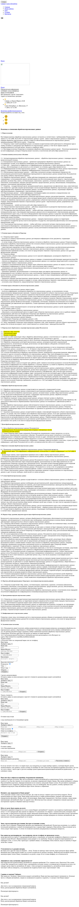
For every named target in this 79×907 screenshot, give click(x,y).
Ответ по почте (6, 729)
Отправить (5, 671)
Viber (3, 666)
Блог (6, 10)
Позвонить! (5, 664)
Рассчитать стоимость (62, 760)
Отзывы (7, 12)
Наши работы (9, 9)
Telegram (4, 670)
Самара (4, 2)
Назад (3, 61)
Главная (7, 7)
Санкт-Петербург (11, 4)
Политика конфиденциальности (11, 111)
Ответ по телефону (7, 731)
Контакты (8, 14)
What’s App (4, 668)
